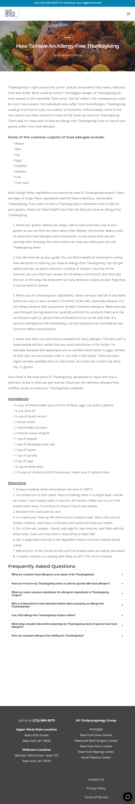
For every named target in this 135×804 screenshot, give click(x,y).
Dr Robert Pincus (70, 55)
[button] (128, 13)
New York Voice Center (96, 746)
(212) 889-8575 (44, 720)
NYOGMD (96, 729)
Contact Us (96, 779)
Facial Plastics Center (96, 757)
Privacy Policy (96, 788)
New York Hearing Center (96, 752)
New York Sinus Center (96, 735)
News (67, 37)
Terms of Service (96, 797)
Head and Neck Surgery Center (96, 741)
